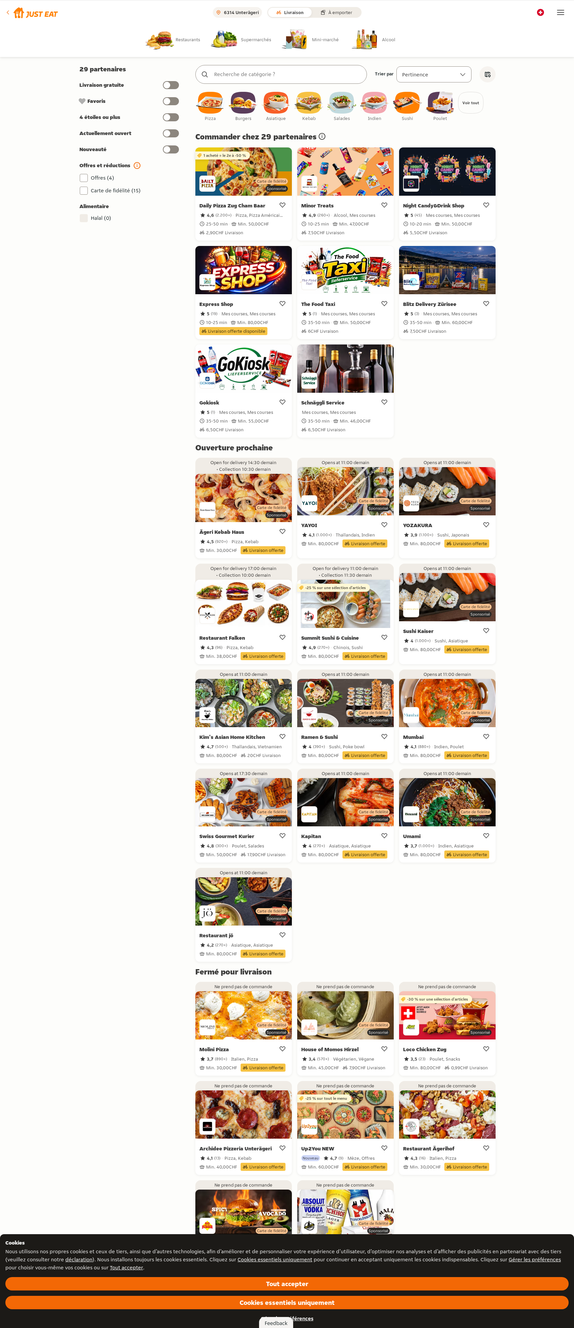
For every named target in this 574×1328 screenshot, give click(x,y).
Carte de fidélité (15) (116, 190)
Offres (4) (102, 177)
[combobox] (288, 74)
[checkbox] (210, 107)
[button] (31, 12)
